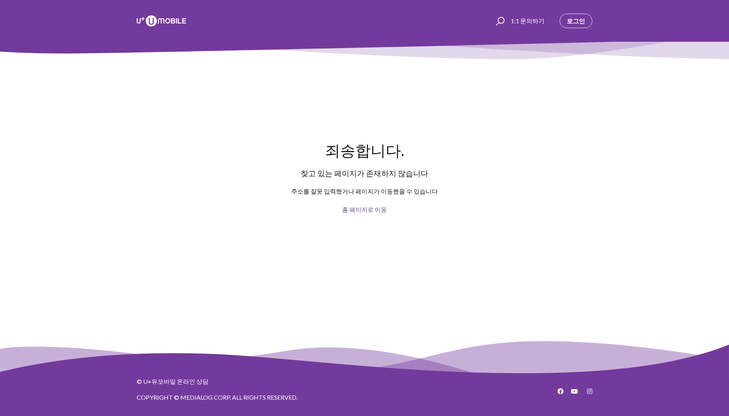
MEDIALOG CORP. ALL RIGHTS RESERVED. (239, 397)
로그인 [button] (576, 20)
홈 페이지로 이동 (364, 209)
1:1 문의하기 (527, 20)
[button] (499, 21)
